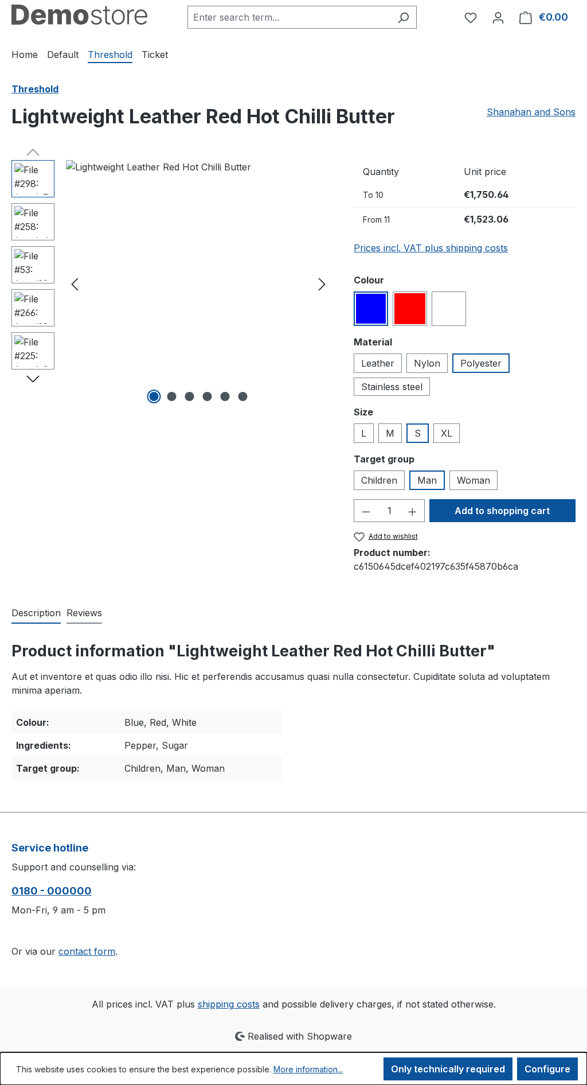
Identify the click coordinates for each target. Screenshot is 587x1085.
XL (446, 433)
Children (379, 480)
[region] (171, 283)
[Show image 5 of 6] (224, 396)
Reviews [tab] (84, 613)
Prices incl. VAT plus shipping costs (431, 248)
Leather (377, 363)
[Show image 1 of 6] (153, 396)
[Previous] (74, 283)
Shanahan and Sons (531, 112)
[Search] (403, 17)
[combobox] (288, 17)
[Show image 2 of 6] (171, 396)
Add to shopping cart (502, 510)
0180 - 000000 (51, 891)
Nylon (427, 363)
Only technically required (448, 1069)
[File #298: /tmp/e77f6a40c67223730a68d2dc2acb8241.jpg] (198, 283)
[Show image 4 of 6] (207, 396)
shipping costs (229, 1004)
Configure (547, 1069)
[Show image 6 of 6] (242, 396)
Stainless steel (391, 386)
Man (427, 480)
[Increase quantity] (413, 510)
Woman (473, 480)
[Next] (322, 283)
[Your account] (498, 17)
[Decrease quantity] (366, 510)
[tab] (36, 613)
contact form (86, 951)
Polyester (481, 363)
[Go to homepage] (79, 15)
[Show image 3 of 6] (189, 396)
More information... (308, 1069)
